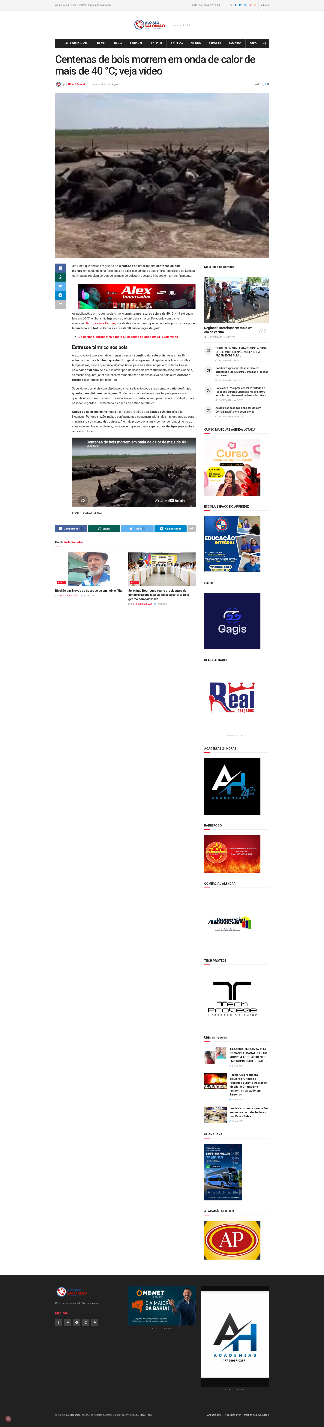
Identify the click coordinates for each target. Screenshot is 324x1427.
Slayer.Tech (146, 1415)
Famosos (235, 43)
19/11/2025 (161, 604)
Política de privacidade (100, 5)
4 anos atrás (99, 84)
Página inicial (79, 43)
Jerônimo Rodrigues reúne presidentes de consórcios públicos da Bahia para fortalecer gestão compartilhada (159, 595)
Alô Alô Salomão (77, 84)
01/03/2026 (88, 595)
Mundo (196, 43)
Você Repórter (78, 5)
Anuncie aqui (62, 5)
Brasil (101, 43)
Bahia (118, 43)
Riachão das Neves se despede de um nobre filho (88, 590)
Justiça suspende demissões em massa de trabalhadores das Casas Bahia (249, 1112)
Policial (157, 43)
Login (266, 5)
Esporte (215, 43)
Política (177, 43)
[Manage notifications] (8, 1419)
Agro (253, 43)
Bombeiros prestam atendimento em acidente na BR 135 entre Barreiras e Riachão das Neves (241, 372)
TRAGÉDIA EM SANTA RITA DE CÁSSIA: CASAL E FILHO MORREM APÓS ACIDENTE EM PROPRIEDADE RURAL (241, 352)
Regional (136, 43)
